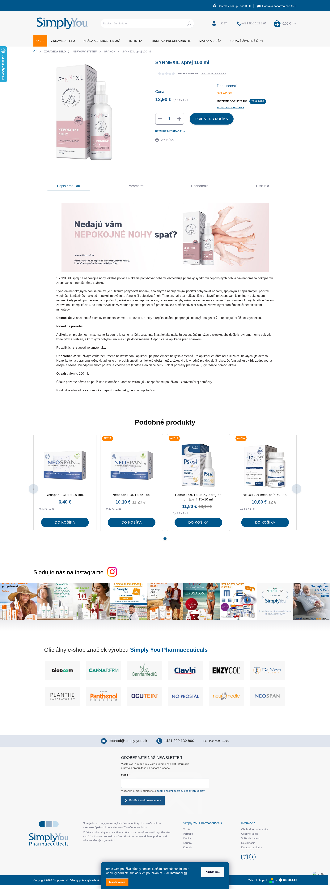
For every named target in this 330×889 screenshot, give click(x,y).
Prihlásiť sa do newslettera (145, 800)
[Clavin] (144, 670)
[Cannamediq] (103, 670)
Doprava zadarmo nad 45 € (279, 6)
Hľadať (189, 23)
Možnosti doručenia (230, 107)
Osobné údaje (249, 833)
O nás (186, 829)
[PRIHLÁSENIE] (219, 23)
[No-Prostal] (226, 696)
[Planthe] (103, 696)
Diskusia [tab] (262, 186)
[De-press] (267, 670)
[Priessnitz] (62, 696)
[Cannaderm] (62, 670)
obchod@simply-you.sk (128, 741)
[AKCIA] (131, 465)
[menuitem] (40, 41)
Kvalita (187, 838)
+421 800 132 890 (179, 741)
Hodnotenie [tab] (200, 186)
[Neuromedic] (267, 696)
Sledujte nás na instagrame (68, 572)
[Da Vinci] (226, 670)
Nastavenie (117, 882)
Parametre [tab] (136, 186)
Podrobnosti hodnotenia (213, 73)
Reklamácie (248, 842)
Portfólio (188, 833)
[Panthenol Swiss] (144, 696)
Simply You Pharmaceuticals (169, 650)
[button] (165, 539)
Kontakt (187, 847)
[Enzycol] (185, 670)
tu (185, 873)
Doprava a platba (251, 847)
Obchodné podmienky (254, 829)
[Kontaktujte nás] (319, 878)
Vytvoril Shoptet (257, 880)
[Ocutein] (185, 696)
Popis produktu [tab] (68, 186)
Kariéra (187, 842)
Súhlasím (213, 872)
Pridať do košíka (211, 119)
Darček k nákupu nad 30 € (234, 6)
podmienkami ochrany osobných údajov (181, 790)
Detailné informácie (168, 131)
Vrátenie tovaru (250, 838)
